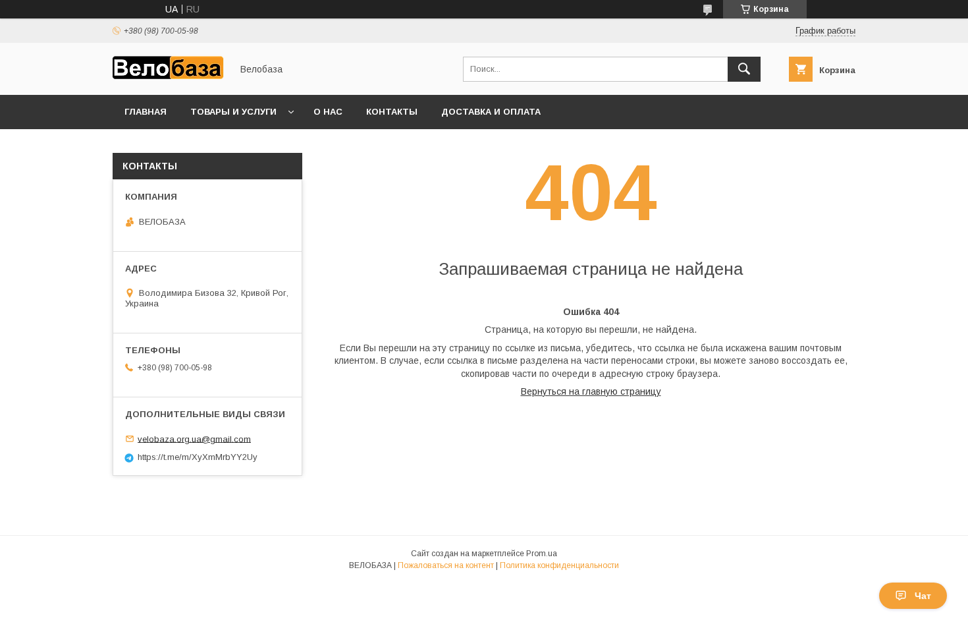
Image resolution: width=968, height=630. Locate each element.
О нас (327, 112)
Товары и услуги (233, 112)
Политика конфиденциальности (559, 565)
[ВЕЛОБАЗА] (169, 77)
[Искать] (744, 69)
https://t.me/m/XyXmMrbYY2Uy (197, 457)
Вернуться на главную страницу (591, 391)
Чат (923, 595)
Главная (145, 112)
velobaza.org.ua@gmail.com (194, 439)
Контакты (391, 112)
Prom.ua (541, 553)
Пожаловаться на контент (446, 565)
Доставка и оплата (491, 112)
